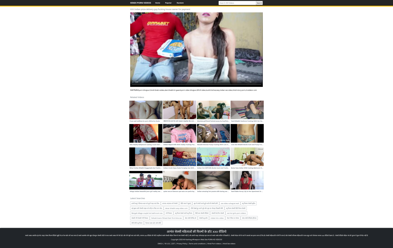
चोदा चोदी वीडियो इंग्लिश (249, 218)
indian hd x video (217, 218)
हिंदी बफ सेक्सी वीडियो (201, 213)
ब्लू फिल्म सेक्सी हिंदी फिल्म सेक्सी (235, 208)
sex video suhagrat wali (230, 203)
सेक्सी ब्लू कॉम (203, 218)
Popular (168, 3)
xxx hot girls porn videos (236, 213)
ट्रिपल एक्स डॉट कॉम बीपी (153, 223)
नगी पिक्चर (169, 213)
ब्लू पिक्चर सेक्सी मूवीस (248, 203)
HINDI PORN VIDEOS (140, 2)
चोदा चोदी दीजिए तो (190, 218)
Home (157, 3)
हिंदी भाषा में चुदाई (186, 203)
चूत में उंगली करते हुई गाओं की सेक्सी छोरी (206, 203)
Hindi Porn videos (214, 243)
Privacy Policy (182, 243)
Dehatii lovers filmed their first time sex (166, 218)
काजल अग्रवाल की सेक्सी (170, 203)
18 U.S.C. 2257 (169, 243)
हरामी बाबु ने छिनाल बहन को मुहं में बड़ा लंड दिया (145, 203)
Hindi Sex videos (229, 243)
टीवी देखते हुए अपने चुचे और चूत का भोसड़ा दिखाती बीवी (207, 208)
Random (180, 3)
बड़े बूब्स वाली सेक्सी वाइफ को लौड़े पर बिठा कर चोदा (147, 208)
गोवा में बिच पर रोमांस (233, 218)
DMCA (160, 243)
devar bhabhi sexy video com (176, 208)
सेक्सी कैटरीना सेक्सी (218, 213)
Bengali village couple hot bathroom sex (147, 213)
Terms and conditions (197, 243)
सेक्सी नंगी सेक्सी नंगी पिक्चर (140, 218)
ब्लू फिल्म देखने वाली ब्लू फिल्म (183, 213)
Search (259, 3)
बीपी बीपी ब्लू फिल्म (137, 223)
